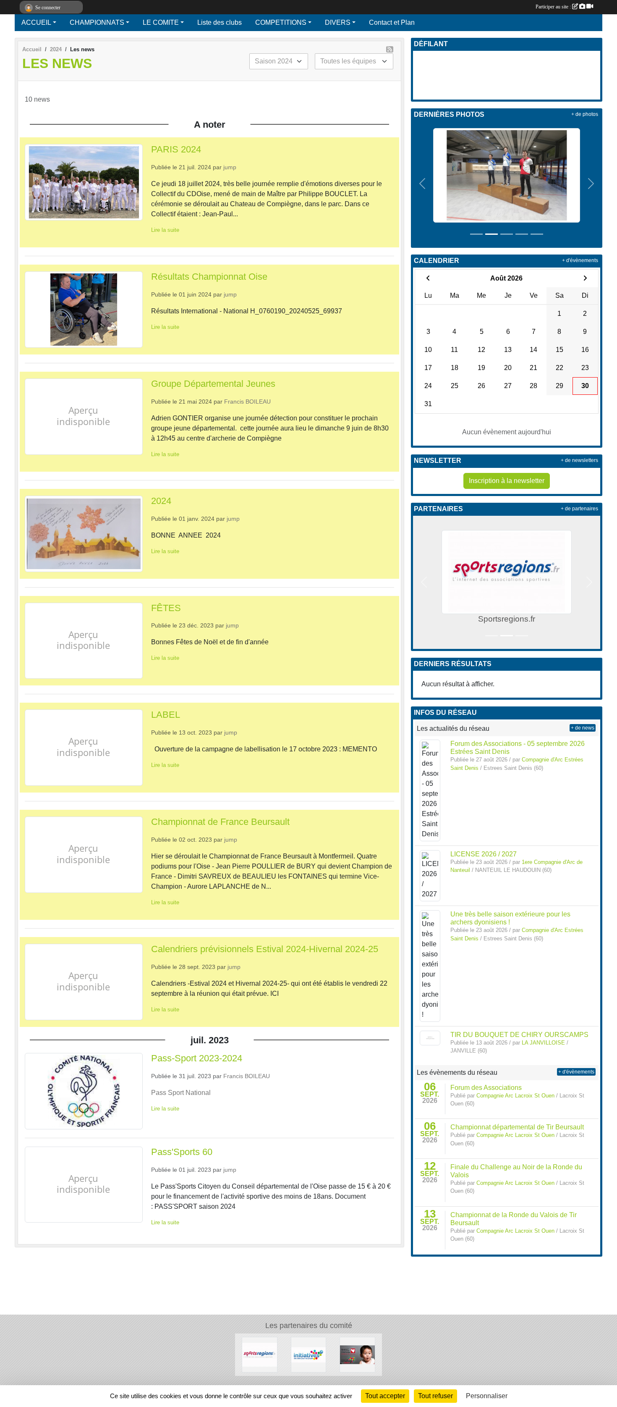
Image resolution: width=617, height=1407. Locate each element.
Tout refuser (435, 1395)
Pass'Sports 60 (181, 1152)
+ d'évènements (580, 260)
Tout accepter (385, 1395)
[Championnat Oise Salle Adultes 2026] (506, 174)
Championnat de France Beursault (220, 821)
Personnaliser (486, 1395)
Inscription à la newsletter (506, 480)
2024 (161, 501)
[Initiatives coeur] (357, 1354)
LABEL (165, 714)
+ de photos (584, 114)
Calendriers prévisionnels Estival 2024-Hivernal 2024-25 (264, 949)
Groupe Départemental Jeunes (213, 383)
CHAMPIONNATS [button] (97, 22)
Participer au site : (554, 7)
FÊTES (166, 608)
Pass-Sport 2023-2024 (196, 1058)
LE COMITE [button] (161, 22)
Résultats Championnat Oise (209, 276)
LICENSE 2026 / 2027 (483, 854)
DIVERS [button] (337, 22)
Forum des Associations (486, 1087)
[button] (422, 183)
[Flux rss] (389, 49)
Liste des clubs (219, 22)
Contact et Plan (392, 22)
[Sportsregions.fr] (259, 1354)
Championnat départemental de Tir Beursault (517, 1127)
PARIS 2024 (176, 149)
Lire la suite (165, 230)
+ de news (582, 727)
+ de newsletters (579, 460)
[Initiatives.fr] (309, 1354)
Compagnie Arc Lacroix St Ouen (515, 1095)
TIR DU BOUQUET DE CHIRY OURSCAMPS (519, 1034)
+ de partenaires (579, 508)
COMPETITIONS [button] (280, 22)
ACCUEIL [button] (36, 22)
